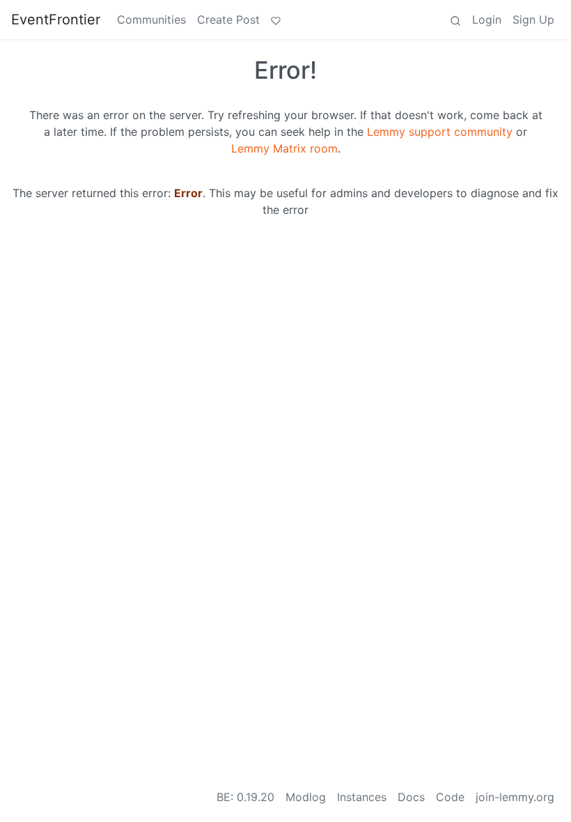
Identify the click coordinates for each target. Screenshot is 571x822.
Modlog (306, 797)
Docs (411, 797)
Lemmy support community (440, 132)
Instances (361, 797)
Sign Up (533, 19)
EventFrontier (55, 19)
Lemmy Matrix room (284, 148)
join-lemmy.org (515, 797)
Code (450, 797)
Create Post (228, 19)
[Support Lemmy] (275, 19)
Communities (151, 19)
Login (486, 19)
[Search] (455, 19)
